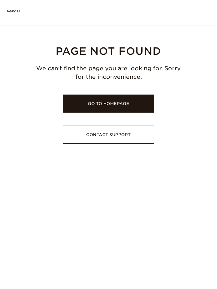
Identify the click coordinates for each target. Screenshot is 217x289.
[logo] (13, 11)
